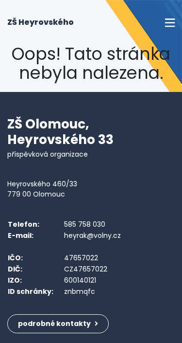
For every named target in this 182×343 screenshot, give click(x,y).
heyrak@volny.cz (92, 235)
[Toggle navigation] (170, 22)
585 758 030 (84, 224)
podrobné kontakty (55, 323)
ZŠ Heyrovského (40, 22)
